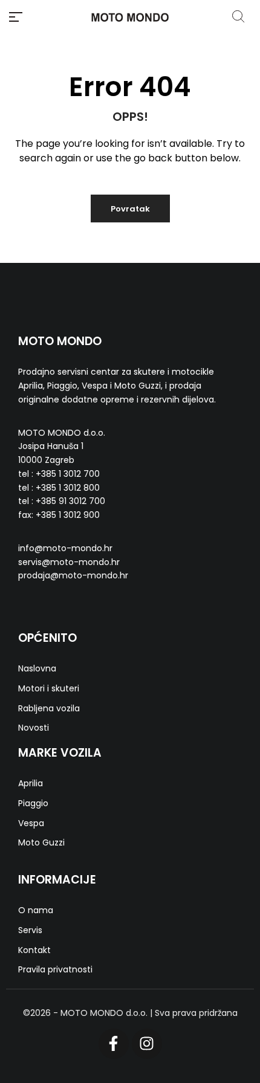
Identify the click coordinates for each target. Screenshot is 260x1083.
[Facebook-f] (114, 1044)
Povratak (130, 209)
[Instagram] (147, 1044)
